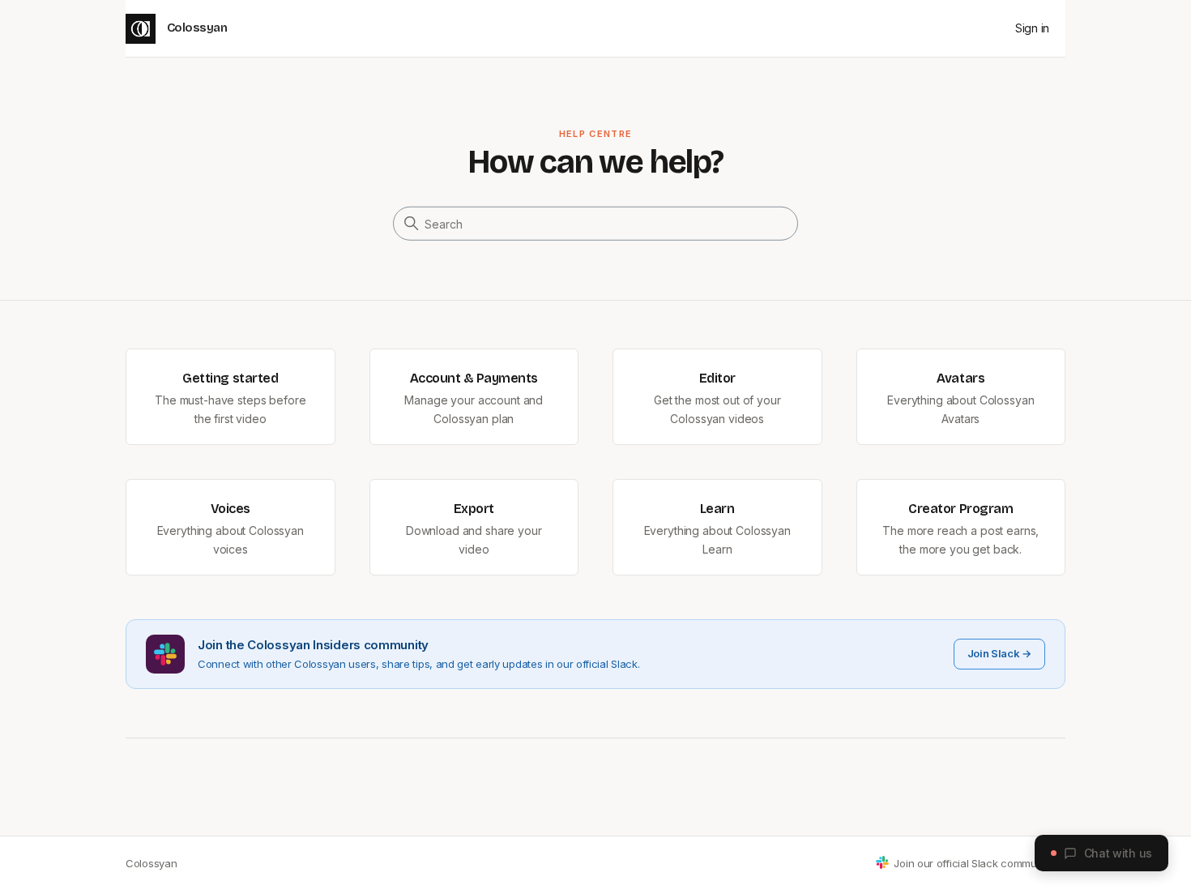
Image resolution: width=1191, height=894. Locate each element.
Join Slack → (999, 653)
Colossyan (151, 863)
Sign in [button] (1032, 28)
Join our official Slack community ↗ (979, 863)
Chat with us (1118, 853)
